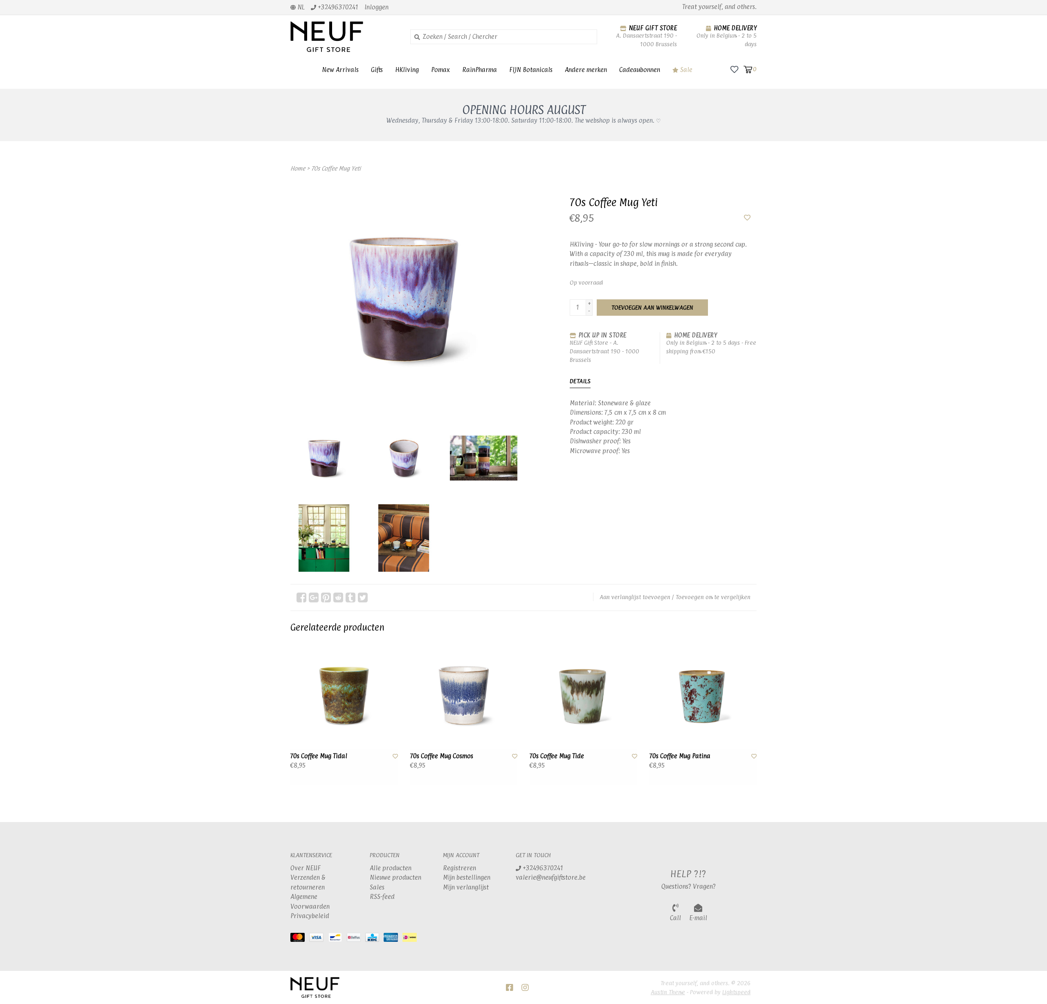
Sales (377, 887)
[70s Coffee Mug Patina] (703, 695)
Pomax (440, 70)
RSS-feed (382, 897)
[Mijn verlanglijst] (734, 69)
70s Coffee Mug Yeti (336, 168)
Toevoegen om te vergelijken (713, 596)
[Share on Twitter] (363, 597)
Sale (685, 70)
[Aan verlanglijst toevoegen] (747, 218)
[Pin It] (326, 597)
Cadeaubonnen (639, 70)
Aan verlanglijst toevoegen (635, 596)
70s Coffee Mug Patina (679, 756)
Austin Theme (668, 991)
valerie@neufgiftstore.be (551, 877)
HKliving (407, 70)
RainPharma (479, 70)
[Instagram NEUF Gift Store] (525, 988)
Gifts (377, 70)
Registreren (459, 868)
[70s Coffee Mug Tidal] (344, 695)
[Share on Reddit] (338, 597)
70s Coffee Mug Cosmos (441, 756)
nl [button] (300, 7)
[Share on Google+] (314, 597)
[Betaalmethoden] (299, 939)
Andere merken (586, 70)
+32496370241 (542, 868)
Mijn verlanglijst (466, 887)
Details (580, 380)
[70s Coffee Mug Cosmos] (464, 695)
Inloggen (376, 7)
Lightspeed (736, 991)
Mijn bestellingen (466, 877)
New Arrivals (340, 70)
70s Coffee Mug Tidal (318, 756)
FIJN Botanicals (531, 70)
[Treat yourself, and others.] (344, 36)
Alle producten (390, 868)
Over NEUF (305, 868)
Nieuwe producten (395, 877)
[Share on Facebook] (301, 597)
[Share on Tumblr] (350, 597)
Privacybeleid (309, 916)
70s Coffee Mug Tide (557, 756)
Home (297, 168)
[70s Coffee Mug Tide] (583, 695)
